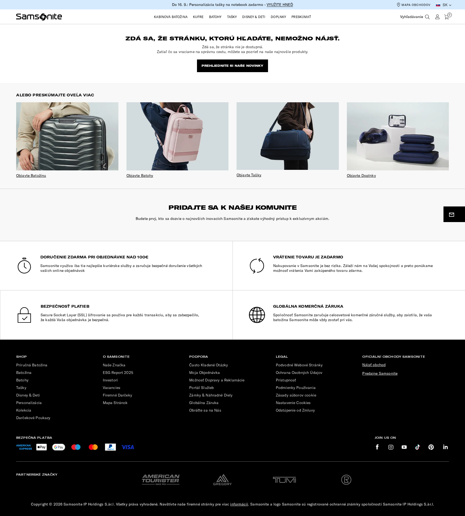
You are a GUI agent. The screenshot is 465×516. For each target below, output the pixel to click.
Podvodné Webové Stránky (299, 365)
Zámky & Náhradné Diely (210, 395)
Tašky (232, 17)
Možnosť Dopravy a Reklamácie (216, 380)
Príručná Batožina (32, 365)
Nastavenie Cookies (293, 402)
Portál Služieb (201, 387)
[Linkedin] (445, 447)
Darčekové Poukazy (33, 417)
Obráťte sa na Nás (205, 410)
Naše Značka (114, 365)
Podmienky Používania (296, 387)
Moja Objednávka (204, 372)
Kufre (198, 17)
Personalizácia (29, 402)
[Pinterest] (431, 447)
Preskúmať (301, 17)
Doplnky (278, 17)
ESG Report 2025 (118, 372)
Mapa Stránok (115, 402)
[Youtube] (404, 447)
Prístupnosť (286, 380)
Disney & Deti (28, 395)
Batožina (23, 372)
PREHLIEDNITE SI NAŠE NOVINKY (232, 66)
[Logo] (39, 17)
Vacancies (111, 387)
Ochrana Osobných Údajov (299, 372)
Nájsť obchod (374, 364)
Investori (110, 380)
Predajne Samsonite (379, 373)
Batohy (215, 17)
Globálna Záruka (204, 402)
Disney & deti (253, 17)
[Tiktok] (417, 447)
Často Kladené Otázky (208, 365)
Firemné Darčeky (117, 395)
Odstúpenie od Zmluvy (295, 410)
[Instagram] (390, 447)
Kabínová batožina (171, 17)
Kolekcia (23, 410)
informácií (239, 504)
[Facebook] (377, 447)
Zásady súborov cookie (296, 395)
